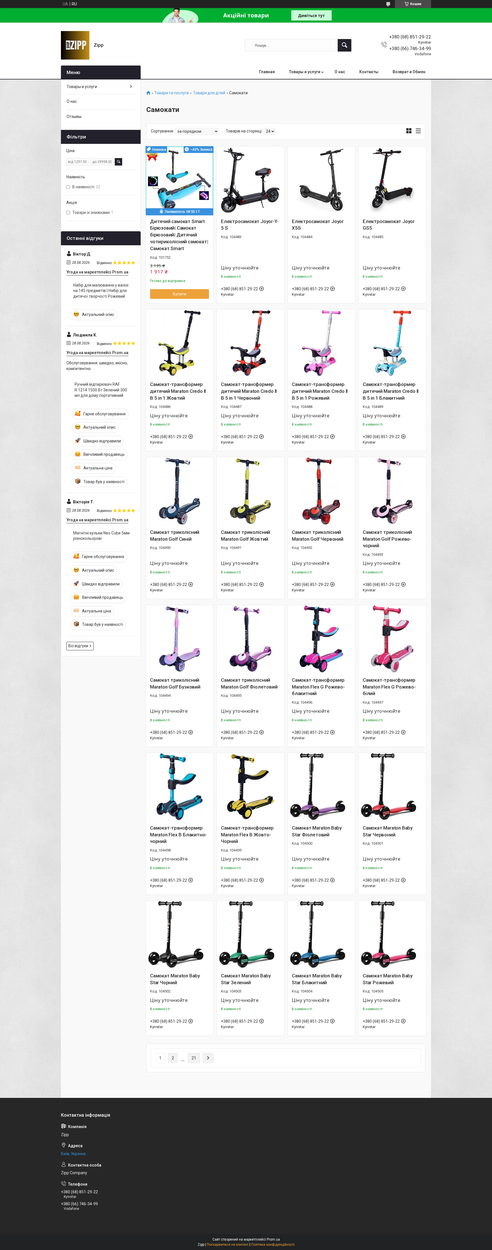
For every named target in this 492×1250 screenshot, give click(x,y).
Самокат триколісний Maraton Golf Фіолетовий (249, 683)
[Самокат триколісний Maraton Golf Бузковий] (179, 639)
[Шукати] (344, 45)
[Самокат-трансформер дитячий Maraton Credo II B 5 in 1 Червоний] (250, 343)
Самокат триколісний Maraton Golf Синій (174, 535)
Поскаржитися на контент (228, 1245)
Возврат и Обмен (409, 72)
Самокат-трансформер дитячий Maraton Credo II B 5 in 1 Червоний (249, 391)
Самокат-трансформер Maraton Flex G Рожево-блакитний (318, 687)
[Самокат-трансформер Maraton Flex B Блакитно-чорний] (179, 786)
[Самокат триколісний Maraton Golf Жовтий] (250, 491)
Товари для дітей (209, 93)
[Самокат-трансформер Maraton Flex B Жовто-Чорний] (250, 786)
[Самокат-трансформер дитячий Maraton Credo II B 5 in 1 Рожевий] (321, 343)
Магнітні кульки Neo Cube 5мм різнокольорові (101, 536)
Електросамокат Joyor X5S (318, 224)
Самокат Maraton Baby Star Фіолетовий (317, 831)
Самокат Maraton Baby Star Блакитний (317, 979)
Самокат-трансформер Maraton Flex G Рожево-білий (389, 687)
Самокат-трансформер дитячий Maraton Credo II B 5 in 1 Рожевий (320, 391)
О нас (340, 72)
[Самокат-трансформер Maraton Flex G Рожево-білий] (392, 639)
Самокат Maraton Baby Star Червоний (388, 831)
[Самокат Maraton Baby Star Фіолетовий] (321, 786)
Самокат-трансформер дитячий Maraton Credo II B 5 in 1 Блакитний (391, 391)
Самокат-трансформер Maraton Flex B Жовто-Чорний (247, 834)
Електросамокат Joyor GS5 (389, 224)
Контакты (368, 72)
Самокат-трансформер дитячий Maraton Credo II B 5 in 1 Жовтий (178, 391)
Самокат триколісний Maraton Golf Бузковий (175, 683)
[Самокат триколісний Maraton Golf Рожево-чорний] (392, 491)
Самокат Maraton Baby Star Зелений (246, 979)
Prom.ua (273, 1239)
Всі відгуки (78, 646)
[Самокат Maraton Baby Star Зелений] (250, 934)
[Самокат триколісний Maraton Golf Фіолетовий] (250, 639)
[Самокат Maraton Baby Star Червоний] (392, 786)
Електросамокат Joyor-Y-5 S (249, 224)
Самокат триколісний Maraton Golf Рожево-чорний (387, 539)
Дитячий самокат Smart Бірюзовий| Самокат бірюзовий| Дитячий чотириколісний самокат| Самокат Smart (179, 234)
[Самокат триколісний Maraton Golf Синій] (179, 491)
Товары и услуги (304, 72)
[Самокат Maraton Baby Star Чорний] (179, 934)
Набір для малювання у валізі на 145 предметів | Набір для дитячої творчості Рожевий (100, 291)
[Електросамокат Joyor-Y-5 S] (250, 180)
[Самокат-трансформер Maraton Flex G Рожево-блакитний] (321, 639)
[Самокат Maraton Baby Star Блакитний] (321, 934)
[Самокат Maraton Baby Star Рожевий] (392, 934)
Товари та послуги (171, 93)
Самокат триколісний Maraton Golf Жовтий (245, 535)
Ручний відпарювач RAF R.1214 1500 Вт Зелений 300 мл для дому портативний (101, 390)
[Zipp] (75, 45)
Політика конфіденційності (273, 1245)
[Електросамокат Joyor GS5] (392, 180)
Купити (179, 294)
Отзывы (74, 116)
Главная (267, 72)
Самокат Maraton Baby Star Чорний (175, 979)
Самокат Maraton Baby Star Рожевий (388, 979)
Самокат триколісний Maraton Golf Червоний (317, 535)
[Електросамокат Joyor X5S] (321, 180)
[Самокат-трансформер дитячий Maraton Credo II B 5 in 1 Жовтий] (179, 343)
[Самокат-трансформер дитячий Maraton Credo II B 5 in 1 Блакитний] (392, 343)
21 (194, 1058)
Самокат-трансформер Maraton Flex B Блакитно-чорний (178, 834)
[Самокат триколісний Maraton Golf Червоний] (321, 491)
